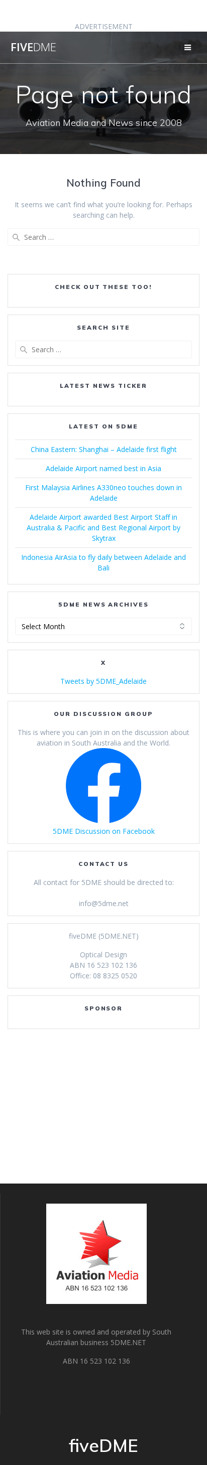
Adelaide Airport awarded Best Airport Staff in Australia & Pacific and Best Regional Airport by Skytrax (103, 527)
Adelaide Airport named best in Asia (103, 468)
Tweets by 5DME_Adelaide (103, 681)
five (33, 47)
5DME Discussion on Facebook (104, 831)
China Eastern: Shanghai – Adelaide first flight (104, 449)
